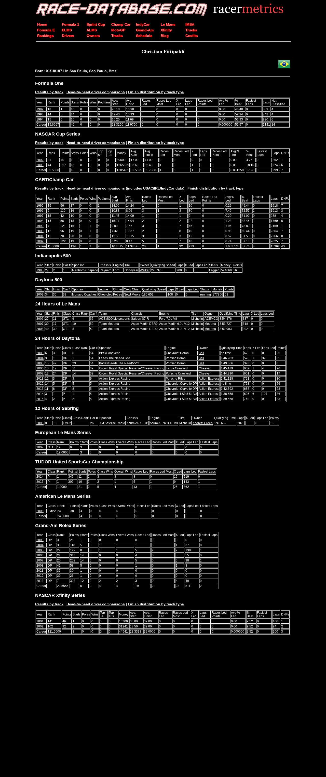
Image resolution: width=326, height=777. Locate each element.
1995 (40, 205)
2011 (39, 378)
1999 (40, 226)
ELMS (67, 30)
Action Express (209, 378)
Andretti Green (203, 423)
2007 (40, 324)
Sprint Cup (96, 24)
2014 (40, 394)
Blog (165, 36)
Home (42, 24)
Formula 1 (70, 24)
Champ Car (120, 24)
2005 (40, 363)
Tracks (117, 36)
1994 (40, 119)
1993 (40, 114)
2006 (40, 318)
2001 (40, 236)
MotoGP (118, 30)
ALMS (92, 30)
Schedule (144, 36)
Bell (201, 353)
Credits (191, 36)
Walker (145, 270)
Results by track (49, 92)
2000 (40, 231)
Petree (117, 294)
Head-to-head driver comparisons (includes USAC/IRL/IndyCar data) (125, 188)
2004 (40, 358)
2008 (40, 329)
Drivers (68, 36)
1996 (40, 210)
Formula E (46, 30)
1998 (40, 221)
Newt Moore (132, 294)
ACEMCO (211, 318)
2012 (40, 383)
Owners (93, 36)
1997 (40, 216)
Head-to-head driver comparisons (95, 92)
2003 (40, 165)
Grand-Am (145, 30)
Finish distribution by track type (156, 92)
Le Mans (168, 24)
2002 (40, 160)
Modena (210, 324)
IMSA (189, 24)
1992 (40, 109)
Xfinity (166, 30)
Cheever (205, 368)
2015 (40, 399)
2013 (40, 389)
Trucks (191, 30)
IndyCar (143, 24)
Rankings (45, 36)
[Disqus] (162, 709)
